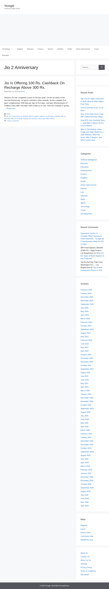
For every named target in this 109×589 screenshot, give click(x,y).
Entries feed (85, 533)
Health (69, 49)
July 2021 (84, 376)
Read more (11, 108)
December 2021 (87, 358)
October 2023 (86, 326)
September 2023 (87, 329)
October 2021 (86, 365)
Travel (96, 49)
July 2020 (84, 416)
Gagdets (20, 49)
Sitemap (84, 564)
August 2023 (85, 333)
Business (30, 49)
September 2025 (87, 304)
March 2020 (85, 430)
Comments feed (87, 536)
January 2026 (86, 293)
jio (7, 116)
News (8, 114)
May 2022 (84, 347)
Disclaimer (85, 575)
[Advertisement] (54, 30)
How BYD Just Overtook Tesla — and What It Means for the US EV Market (93, 123)
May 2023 (84, 337)
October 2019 (86, 448)
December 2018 (87, 477)
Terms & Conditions (88, 571)
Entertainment (86, 171)
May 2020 (84, 423)
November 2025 (87, 301)
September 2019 (87, 452)
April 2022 (85, 351)
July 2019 (84, 459)
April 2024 (85, 315)
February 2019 (86, 470)
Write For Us (86, 560)
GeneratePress (64, 586)
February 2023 (86, 340)
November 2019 (87, 445)
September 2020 (87, 409)
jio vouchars (33, 118)
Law (82, 192)
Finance (40, 49)
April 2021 (85, 387)
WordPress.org (87, 540)
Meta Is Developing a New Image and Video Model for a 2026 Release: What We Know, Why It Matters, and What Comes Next (92, 134)
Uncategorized (86, 214)
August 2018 (85, 491)
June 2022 (85, 344)
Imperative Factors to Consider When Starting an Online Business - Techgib (91, 236)
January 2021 (86, 394)
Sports (83, 203)
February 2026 (86, 290)
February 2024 (86, 322)
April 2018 (85, 506)
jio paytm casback (39, 116)
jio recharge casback (21, 118)
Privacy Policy (86, 567)
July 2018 (84, 495)
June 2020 (85, 419)
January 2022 (86, 355)
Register (84, 525)
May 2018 (84, 502)
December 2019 (87, 441)
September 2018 (87, 488)
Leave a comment (13, 121)
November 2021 (87, 362)
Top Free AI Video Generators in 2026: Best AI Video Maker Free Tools (92, 101)
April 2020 (85, 427)
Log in (83, 529)
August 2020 (85, 412)
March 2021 (85, 391)
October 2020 (86, 405)
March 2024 (85, 319)
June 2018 (85, 499)
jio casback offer (26, 116)
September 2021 (87, 369)
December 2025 (87, 297)
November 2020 (87, 401)
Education (5, 55)
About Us (84, 553)
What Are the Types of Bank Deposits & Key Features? (92, 256)
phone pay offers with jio (46, 118)
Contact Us (85, 557)
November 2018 (87, 481)
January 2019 (86, 473)
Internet (50, 49)
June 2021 (85, 380)
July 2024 (84, 308)
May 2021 (84, 383)
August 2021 (85, 373)
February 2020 (86, 434)
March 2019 (85, 466)
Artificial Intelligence (89, 160)
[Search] (102, 67)
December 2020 (87, 398)
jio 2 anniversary (14, 116)
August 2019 (85, 455)
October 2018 (86, 484)
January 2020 (86, 437)
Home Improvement (83, 49)
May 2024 (84, 311)
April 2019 (85, 463)
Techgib (9, 5)
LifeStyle (60, 49)
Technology (6, 49)
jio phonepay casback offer (54, 116)
